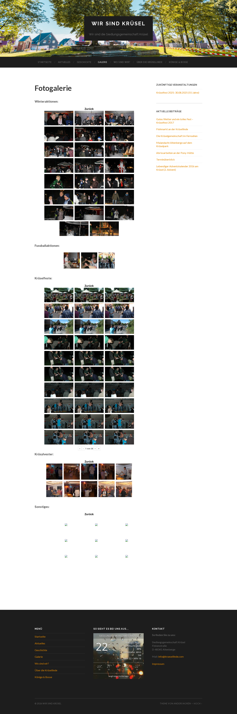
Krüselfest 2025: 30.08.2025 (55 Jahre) (177, 92)
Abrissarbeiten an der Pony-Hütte (175, 152)
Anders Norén (182, 703)
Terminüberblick (165, 159)
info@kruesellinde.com (171, 656)
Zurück (89, 109)
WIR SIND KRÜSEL (119, 23)
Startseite (45, 62)
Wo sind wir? (122, 62)
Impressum (158, 663)
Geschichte (84, 62)
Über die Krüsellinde (150, 62)
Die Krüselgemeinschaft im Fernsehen (177, 135)
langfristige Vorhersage (119, 676)
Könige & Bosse (178, 62)
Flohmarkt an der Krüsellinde (172, 129)
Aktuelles (64, 62)
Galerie (102, 62)
